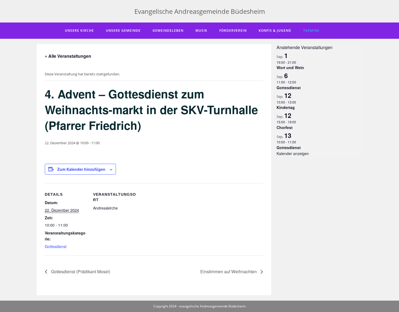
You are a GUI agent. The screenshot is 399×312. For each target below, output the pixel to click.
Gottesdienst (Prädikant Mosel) (80, 271)
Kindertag (286, 107)
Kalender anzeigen (293, 153)
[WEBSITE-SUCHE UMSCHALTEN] (332, 30)
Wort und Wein (290, 67)
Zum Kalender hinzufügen (81, 169)
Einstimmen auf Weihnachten (229, 271)
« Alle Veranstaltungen (68, 56)
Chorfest (285, 127)
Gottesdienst (55, 246)
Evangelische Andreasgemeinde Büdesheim (199, 11)
